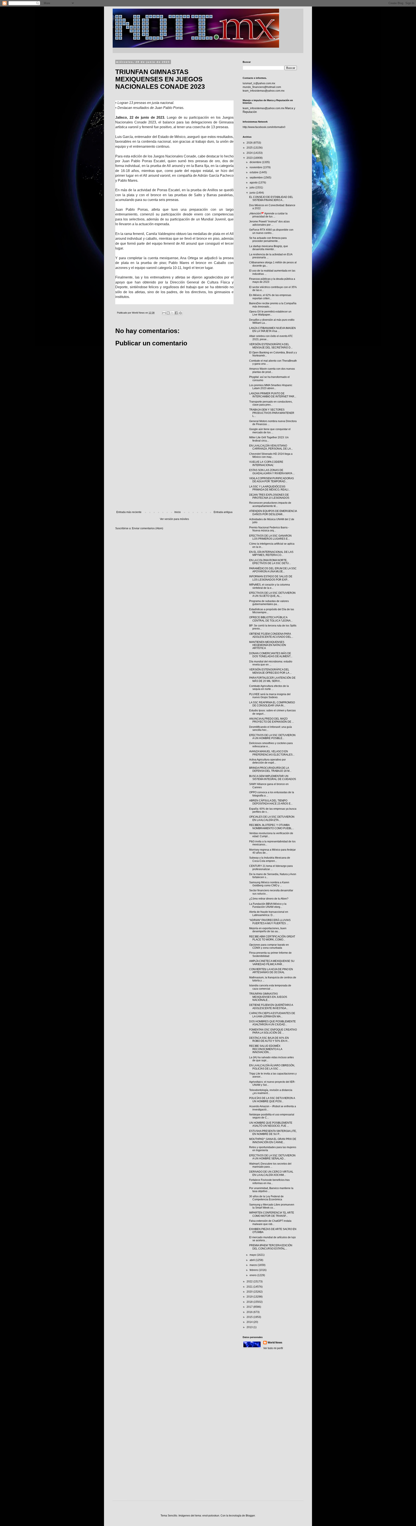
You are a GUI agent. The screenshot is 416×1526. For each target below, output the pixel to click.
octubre (254, 172)
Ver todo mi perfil (273, 1348)
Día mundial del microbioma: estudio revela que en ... (270, 663)
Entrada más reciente (128, 512)
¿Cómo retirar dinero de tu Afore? (268, 898)
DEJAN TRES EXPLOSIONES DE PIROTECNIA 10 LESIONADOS (269, 496)
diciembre (256, 162)
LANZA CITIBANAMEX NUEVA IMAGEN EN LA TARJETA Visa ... (272, 330)
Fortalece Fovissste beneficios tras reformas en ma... (269, 1181)
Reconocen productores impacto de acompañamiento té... (270, 504)
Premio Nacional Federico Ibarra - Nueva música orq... (269, 529)
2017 (250, 1306)
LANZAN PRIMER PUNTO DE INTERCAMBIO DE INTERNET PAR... (272, 395)
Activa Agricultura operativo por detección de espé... (267, 761)
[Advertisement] (174, 475)
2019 (250, 1296)
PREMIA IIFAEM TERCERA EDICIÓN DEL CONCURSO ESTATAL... (270, 1247)
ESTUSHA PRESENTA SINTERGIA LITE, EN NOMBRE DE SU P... (273, 1133)
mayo (253, 1254)
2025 (250, 147)
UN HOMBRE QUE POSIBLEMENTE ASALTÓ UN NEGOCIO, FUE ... (270, 1124)
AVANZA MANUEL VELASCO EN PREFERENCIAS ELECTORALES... (271, 753)
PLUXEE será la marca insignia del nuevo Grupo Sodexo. (270, 696)
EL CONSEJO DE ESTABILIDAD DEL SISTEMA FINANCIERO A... (271, 199)
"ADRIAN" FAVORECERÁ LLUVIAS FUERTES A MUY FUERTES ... (270, 922)
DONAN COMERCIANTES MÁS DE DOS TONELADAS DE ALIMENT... (270, 655)
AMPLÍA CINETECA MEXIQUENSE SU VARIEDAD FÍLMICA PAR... (271, 963)
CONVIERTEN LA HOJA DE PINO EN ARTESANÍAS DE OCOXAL (271, 971)
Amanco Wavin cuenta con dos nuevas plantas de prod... (272, 370)
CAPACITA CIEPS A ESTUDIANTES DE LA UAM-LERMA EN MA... (272, 1015)
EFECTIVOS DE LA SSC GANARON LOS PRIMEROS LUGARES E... (270, 537)
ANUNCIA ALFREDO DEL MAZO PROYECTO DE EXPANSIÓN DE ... (271, 720)
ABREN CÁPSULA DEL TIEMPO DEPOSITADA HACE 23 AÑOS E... (270, 802)
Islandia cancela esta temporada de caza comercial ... (270, 987)
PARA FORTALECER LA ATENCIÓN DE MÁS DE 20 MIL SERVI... (272, 679)
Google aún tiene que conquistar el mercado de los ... (270, 431)
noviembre (256, 167)
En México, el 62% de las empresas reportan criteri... (270, 297)
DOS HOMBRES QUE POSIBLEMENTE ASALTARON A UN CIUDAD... (272, 1023)
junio (253, 192)
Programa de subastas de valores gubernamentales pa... (269, 603)
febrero (254, 1270)
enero (253, 1275)
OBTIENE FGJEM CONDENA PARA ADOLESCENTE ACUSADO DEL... (271, 635)
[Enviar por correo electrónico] (164, 313)
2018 (250, 1301)
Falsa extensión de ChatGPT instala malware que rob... (270, 1222)
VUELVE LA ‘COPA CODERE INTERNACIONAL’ (266, 463)
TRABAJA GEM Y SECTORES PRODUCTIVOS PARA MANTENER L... (271, 413)
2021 (250, 1286)
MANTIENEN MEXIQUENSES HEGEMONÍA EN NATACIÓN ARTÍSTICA (267, 645)
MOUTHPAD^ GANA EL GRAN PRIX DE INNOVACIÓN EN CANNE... (272, 1141)
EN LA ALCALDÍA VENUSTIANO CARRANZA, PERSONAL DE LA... (271, 447)
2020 (250, 1291)
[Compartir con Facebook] (176, 313)
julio (252, 187)
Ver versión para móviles (174, 519)
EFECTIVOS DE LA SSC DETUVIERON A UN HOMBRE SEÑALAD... (272, 1157)
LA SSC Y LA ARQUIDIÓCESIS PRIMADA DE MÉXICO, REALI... (269, 488)
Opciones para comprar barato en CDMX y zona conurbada (269, 946)
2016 (250, 1312)
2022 (250, 1281)
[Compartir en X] (172, 313)
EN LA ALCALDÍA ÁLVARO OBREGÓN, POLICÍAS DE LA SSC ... (272, 1067)
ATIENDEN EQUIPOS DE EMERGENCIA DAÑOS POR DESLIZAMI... (273, 513)
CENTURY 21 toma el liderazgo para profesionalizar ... (271, 867)
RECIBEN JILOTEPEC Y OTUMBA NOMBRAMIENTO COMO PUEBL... (271, 827)
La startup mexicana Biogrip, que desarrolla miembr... (268, 248)
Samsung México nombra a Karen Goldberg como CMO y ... (269, 884)
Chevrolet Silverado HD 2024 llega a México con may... (270, 455)
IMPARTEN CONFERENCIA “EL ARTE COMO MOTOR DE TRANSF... (271, 1214)
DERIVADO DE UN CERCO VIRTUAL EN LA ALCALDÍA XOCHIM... (271, 1173)
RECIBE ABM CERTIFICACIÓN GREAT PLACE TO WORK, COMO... (272, 938)
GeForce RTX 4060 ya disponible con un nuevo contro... (271, 231)
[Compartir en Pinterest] (180, 313)
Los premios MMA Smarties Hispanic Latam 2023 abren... (270, 387)
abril (252, 1260)
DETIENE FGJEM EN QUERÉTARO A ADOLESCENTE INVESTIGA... (271, 1006)
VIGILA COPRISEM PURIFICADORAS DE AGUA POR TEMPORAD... (271, 480)
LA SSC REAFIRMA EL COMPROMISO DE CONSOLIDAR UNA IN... (272, 704)
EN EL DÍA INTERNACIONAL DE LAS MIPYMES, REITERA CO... (271, 553)
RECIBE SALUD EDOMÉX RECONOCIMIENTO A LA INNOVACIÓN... (265, 1049)
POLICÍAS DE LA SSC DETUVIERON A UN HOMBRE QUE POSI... (272, 1100)
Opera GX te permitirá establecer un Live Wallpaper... (270, 313)
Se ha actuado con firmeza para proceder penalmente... (268, 239)
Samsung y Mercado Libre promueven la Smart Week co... (271, 1206)
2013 (250, 1327)
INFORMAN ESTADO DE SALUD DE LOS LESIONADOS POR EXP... (270, 578)
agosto (254, 182)
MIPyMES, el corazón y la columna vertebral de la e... (269, 586)
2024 (250, 152)
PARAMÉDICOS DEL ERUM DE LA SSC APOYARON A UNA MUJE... (273, 570)
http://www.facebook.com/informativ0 (264, 127)
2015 (250, 1317)
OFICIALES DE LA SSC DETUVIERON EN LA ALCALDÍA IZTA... (271, 818)
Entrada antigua (223, 512)
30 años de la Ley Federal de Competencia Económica (266, 1198)
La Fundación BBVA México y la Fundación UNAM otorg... (267, 905)
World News (275, 1342)
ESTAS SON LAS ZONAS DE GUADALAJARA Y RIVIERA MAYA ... (272, 472)
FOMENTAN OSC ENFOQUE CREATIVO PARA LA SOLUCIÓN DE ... (273, 1031)
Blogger (250, 1515)
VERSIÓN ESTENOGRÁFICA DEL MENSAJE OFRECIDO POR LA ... (270, 671)
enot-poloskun (210, 1515)
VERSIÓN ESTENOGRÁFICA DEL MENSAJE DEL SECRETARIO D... (270, 346)
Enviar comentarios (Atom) (147, 528)
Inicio (177, 512)
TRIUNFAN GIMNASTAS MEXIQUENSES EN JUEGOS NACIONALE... (268, 997)
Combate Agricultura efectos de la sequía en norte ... (269, 688)
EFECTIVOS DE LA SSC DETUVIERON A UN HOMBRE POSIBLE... (272, 737)
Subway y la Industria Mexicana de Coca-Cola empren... (269, 859)
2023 (250, 157)
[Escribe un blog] (168, 313)
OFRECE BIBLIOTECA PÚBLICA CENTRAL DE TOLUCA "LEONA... (270, 619)
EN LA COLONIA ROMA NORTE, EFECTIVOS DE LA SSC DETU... (270, 562)
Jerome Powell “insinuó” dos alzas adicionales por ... (269, 223)
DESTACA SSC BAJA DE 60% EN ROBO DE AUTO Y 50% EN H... (269, 1039)
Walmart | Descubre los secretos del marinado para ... (270, 1165)
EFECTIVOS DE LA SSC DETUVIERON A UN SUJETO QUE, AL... (272, 594)
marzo (254, 1265)
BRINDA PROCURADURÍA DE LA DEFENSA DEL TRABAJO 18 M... (270, 769)
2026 (250, 142)
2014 (250, 1322)
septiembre (256, 177)
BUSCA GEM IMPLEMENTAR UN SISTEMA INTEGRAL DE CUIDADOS (272, 778)
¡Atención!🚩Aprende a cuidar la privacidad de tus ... (268, 215)
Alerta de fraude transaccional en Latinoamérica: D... (268, 913)
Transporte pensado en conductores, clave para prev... (270, 403)
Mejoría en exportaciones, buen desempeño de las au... (267, 930)
